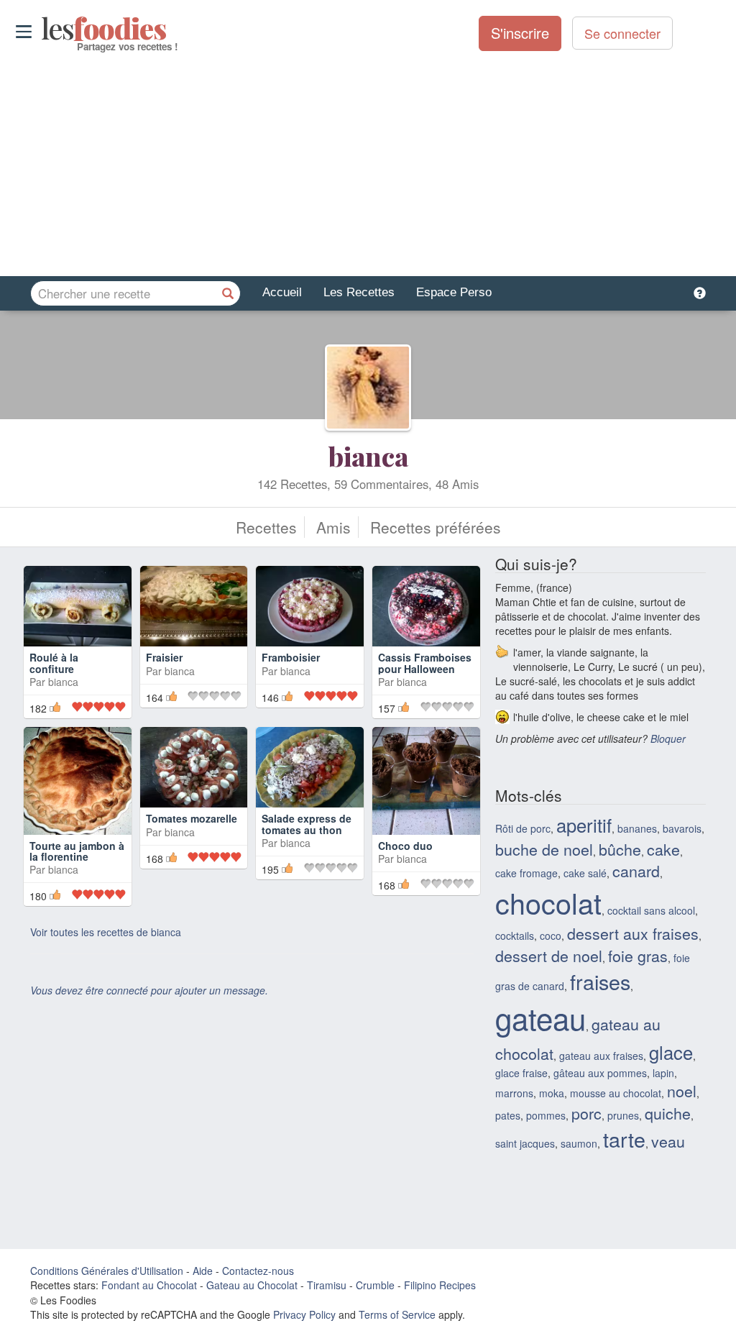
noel (681, 1090)
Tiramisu (326, 1285)
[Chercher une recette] (228, 293)
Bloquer (668, 738)
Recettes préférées (435, 527)
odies (43, 29)
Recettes (266, 527)
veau (668, 1141)
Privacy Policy (304, 1314)
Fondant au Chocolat (149, 1285)
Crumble (375, 1285)
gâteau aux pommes (600, 1073)
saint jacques (525, 1143)
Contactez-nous (258, 1270)
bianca (368, 456)
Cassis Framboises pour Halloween (425, 662)
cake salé (585, 873)
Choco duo (405, 845)
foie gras (638, 955)
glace (671, 1052)
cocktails (514, 935)
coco (550, 935)
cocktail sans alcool (651, 910)
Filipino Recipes (440, 1285)
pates (507, 1115)
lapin (663, 1073)
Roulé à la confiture (53, 662)
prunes (623, 1115)
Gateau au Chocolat (252, 1285)
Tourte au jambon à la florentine (76, 851)
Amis (333, 527)
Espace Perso (454, 292)
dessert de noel (548, 955)
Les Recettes (359, 292)
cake (663, 849)
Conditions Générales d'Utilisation (106, 1270)
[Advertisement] (368, 164)
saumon (579, 1143)
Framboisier (291, 657)
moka (551, 1093)
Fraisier (164, 657)
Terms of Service (397, 1314)
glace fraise (521, 1073)
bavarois (682, 828)
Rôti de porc (523, 828)
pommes (546, 1115)
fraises (600, 981)
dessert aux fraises (633, 933)
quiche (668, 1113)
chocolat (548, 902)
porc (586, 1113)
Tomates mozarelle (191, 818)
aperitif (584, 825)
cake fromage (526, 873)
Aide (203, 1270)
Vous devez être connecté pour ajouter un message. (149, 990)
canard (636, 870)
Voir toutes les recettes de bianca (105, 932)
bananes (637, 828)
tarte (624, 1138)
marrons (514, 1093)
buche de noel (544, 849)
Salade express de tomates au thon (306, 823)
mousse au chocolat (615, 1093)
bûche (620, 849)
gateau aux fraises (601, 1055)
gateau (540, 1017)
